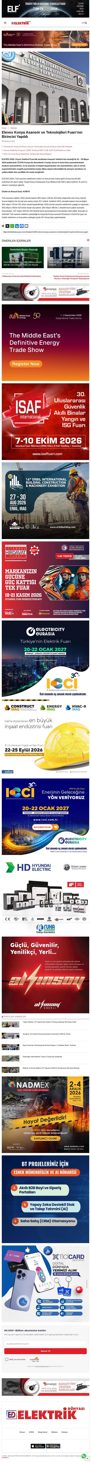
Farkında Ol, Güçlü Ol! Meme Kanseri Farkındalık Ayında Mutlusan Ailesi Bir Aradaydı (38, 147)
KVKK (31, 1432)
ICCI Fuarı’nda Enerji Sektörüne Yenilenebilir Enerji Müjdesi (28, 154)
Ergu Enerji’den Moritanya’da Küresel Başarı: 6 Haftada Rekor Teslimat (49, 1045)
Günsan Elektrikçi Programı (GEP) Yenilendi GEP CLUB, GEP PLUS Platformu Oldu (37, 150)
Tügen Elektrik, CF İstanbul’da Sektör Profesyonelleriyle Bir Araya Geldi (49, 1022)
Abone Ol (45, 1351)
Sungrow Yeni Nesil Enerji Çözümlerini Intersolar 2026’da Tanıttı (47, 1034)
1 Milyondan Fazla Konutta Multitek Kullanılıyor (21, 276)
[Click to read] (23, 257)
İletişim (65, 1432)
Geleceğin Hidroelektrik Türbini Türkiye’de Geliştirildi (42, 1057)
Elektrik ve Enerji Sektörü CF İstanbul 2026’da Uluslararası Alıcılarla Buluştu (51, 1068)
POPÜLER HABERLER (14, 1017)
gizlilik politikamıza (41, 1366)
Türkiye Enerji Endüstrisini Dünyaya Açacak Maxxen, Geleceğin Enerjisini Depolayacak (71, 277)
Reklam (54, 1432)
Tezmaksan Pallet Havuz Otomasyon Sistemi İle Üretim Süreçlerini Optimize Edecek (67, 262)
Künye (22, 1432)
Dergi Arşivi (42, 1432)
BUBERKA (5, 1457)
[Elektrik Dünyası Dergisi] (20, 22)
